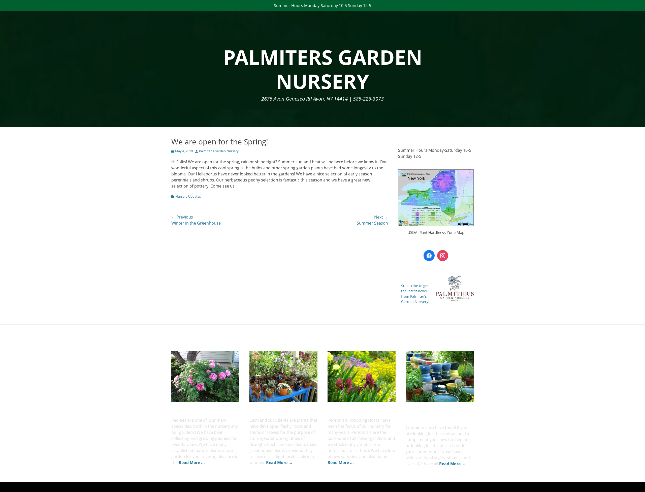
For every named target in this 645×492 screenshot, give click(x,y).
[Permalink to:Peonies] (205, 377)
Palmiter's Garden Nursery (219, 151)
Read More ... (192, 462)
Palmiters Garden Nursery (322, 69)
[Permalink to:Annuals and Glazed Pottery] (440, 377)
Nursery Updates (188, 196)
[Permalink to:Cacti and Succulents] (283, 377)
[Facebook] (429, 255)
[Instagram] (442, 255)
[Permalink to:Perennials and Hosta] (362, 377)
